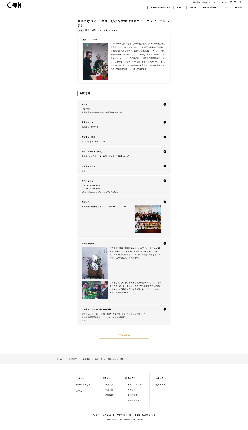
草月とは (107, 378)
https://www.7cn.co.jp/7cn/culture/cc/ (104, 192)
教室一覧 (98, 359)
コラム (79, 391)
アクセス (223, 2)
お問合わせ (107, 415)
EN (235, 2)
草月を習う (130, 378)
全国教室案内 (72, 359)
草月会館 (109, 390)
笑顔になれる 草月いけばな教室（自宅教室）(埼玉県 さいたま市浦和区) (113, 314)
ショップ (215, 2)
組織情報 (109, 395)
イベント (80, 378)
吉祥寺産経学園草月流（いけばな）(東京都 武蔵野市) (104, 317)
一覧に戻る (124, 334)
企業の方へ (196, 2)
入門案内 (131, 390)
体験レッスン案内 (135, 385)
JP (231, 2)
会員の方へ (206, 2)
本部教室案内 (134, 395)
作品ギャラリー (83, 385)
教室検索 (86, 359)
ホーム (59, 359)
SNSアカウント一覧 (123, 415)
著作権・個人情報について (145, 415)
